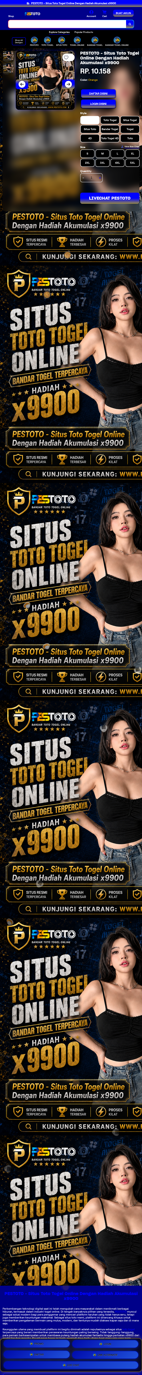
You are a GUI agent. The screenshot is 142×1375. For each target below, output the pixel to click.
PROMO (39, 1344)
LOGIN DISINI (98, 103)
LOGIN (107, 1343)
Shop (11, 16)
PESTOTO (120, 1311)
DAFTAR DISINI (98, 93)
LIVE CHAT (73, 1364)
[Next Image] (68, 84)
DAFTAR (39, 1353)
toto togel (128, 1329)
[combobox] (67, 24)
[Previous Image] (22, 84)
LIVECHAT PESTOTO (110, 198)
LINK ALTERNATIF (107, 1353)
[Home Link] (32, 14)
